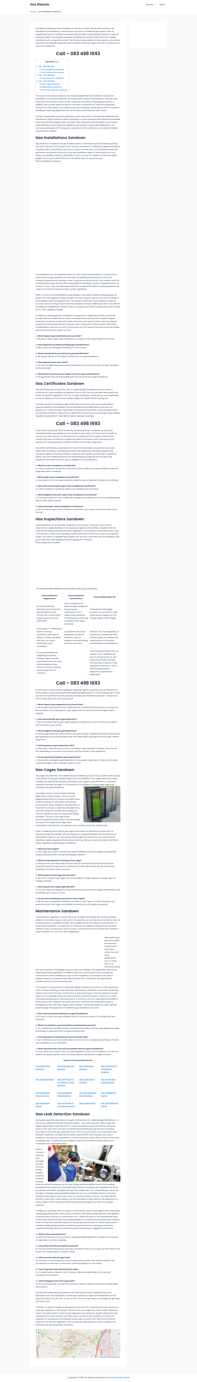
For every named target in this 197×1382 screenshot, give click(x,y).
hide (56, 62)
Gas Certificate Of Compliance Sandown (109, 1069)
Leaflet (101, 1357)
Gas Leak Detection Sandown (53, 90)
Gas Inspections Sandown (51, 78)
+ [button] (39, 1332)
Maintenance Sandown (50, 87)
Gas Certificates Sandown (51, 72)
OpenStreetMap (115, 1357)
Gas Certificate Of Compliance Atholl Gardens (65, 1082)
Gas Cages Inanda (87, 1103)
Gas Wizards (39, 4)
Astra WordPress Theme (119, 1377)
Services (150, 4)
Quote (162, 4)
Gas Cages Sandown (49, 84)
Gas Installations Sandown (51, 69)
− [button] (39, 1335)
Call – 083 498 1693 (45, 66)
